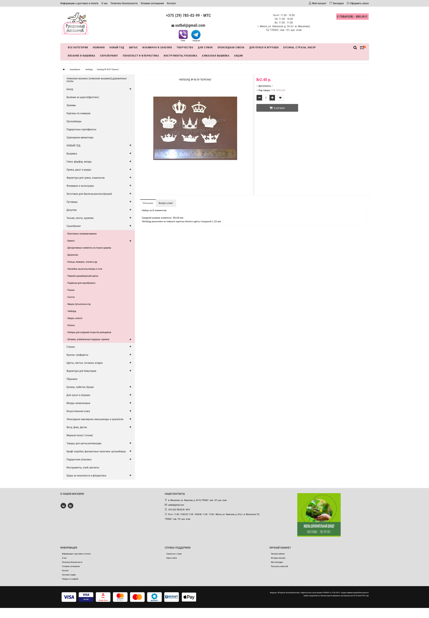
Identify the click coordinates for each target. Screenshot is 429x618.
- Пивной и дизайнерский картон (82, 276)
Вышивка (72, 153)
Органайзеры (74, 121)
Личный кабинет (278, 554)
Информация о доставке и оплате (79, 3)
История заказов (278, 558)
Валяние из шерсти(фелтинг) (83, 97)
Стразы (71, 346)
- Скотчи (71, 297)
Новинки (99, 47)
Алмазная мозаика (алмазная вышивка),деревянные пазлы (97, 80)
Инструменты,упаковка (180, 55)
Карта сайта (171, 558)
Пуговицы (72, 201)
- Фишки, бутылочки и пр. (79, 304)
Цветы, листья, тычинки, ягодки (85, 362)
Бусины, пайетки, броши (80, 387)
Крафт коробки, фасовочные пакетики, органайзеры (96, 451)
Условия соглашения (152, 3)
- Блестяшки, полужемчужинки (82, 233)
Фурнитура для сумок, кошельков (86, 177)
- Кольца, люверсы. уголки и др (82, 261)
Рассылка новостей (279, 566)
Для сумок (205, 47)
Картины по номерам (78, 113)
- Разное (71, 290)
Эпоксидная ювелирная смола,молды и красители (95, 419)
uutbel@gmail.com (190, 25)
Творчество (185, 47)
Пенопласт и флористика (141, 55)
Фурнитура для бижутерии (81, 370)
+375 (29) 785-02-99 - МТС (188, 15)
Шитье (133, 47)
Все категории (78, 47)
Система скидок (69, 575)
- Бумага (71, 240)
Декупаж (72, 209)
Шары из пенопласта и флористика (86, 475)
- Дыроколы (72, 254)
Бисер (70, 89)
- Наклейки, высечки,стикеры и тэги (84, 268)
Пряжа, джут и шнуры (79, 169)
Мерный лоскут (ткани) (80, 435)
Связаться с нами (174, 554)
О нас (104, 3)
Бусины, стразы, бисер (299, 47)
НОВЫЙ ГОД (73, 145)
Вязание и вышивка (81, 55)
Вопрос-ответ (166, 203)
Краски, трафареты (77, 354)
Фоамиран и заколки (157, 47)
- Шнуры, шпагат (74, 318)
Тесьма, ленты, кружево (80, 218)
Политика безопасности (124, 3)
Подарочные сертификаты (81, 129)
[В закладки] (280, 98)
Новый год (116, 47)
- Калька (71, 325)
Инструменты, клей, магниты (83, 467)
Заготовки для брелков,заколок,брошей (89, 193)
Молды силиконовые (78, 403)
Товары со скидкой (70, 579)
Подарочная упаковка (79, 459)
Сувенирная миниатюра (80, 137)
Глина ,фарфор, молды (79, 161)
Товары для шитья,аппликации (84, 443)
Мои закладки (277, 562)
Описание (148, 203)
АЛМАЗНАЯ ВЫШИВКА (215, 55)
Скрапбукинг (109, 55)
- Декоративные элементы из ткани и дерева (89, 247)
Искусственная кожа (78, 411)
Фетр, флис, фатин (77, 427)
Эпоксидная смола (231, 47)
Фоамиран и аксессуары (80, 185)
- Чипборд (71, 311)
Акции (238, 55)
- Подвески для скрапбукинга (81, 283)
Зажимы (71, 105)
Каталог (171, 3)
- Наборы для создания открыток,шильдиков (89, 332)
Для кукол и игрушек (264, 47)
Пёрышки (72, 379)
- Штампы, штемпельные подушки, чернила (88, 339)
